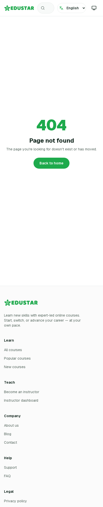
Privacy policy (15, 501)
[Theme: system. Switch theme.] (94, 8)
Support (10, 467)
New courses (15, 367)
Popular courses (17, 358)
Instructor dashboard (21, 400)
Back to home (52, 163)
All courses (13, 350)
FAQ (7, 476)
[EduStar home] (19, 8)
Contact (10, 442)
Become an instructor (21, 392)
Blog (7, 434)
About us (11, 425)
